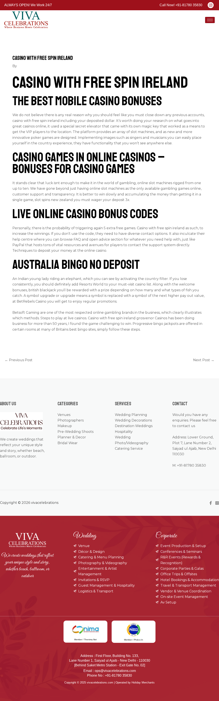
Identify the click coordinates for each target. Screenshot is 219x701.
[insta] (211, 5)
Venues (64, 415)
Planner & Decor (72, 437)
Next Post (203, 360)
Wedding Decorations (133, 420)
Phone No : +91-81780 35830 (109, 675)
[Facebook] (211, 503)
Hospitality (124, 432)
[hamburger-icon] (210, 20)
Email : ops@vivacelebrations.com (109, 671)
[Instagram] (217, 503)
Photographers (71, 420)
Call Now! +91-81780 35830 (181, 5)
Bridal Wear (68, 443)
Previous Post (19, 360)
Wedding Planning (131, 415)
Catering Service (129, 449)
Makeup (65, 426)
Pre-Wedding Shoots (75, 432)
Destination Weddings (133, 426)
